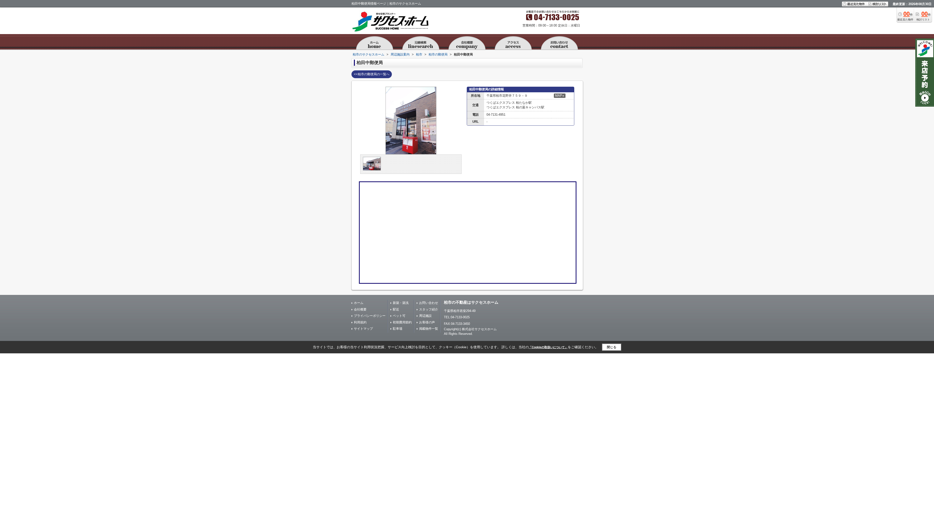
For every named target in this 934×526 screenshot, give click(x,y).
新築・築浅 (401, 303)
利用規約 (360, 322)
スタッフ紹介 (428, 309)
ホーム (358, 303)
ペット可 (399, 316)
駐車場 (397, 328)
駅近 (396, 309)
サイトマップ (363, 328)
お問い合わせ (428, 303)
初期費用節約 (402, 322)
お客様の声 (427, 322)
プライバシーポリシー (370, 316)
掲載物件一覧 (428, 328)
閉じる (611, 347)
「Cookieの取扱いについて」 (548, 347)
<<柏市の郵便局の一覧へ (371, 74)
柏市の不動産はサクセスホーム (471, 302)
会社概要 (360, 309)
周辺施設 (425, 316)
